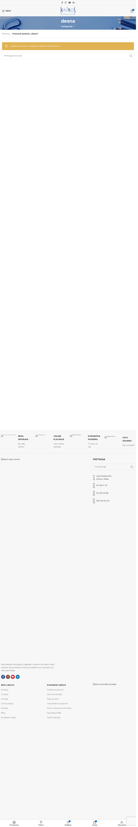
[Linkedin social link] (73, 3)
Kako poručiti (53, 699)
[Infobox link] (16, 442)
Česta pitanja (7, 704)
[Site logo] (68, 11)
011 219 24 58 (102, 493)
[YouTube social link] (70, 3)
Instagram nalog (8, 718)
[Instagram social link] (66, 3)
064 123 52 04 (102, 501)
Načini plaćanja (53, 718)
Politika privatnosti (55, 690)
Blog (3, 713)
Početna (6, 34)
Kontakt (4, 699)
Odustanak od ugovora (57, 704)
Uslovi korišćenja (54, 694)
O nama (4, 694)
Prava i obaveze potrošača (59, 708)
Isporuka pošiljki (54, 713)
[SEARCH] (131, 56)
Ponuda (4, 708)
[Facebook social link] (62, 3)
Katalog (4, 690)
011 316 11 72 (101, 485)
